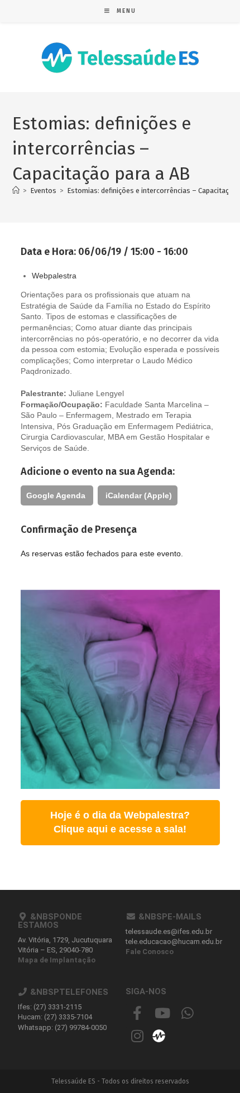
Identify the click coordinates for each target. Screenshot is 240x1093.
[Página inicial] (16, 190)
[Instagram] (137, 1035)
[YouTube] (162, 1013)
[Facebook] (137, 1013)
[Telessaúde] (159, 1035)
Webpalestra (54, 275)
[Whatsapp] (187, 1013)
